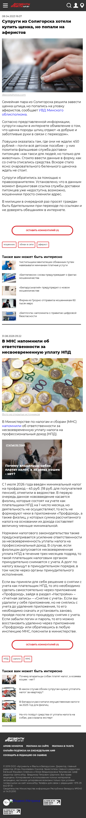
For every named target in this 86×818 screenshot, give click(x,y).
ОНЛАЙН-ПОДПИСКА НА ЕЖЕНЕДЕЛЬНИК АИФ (29, 750)
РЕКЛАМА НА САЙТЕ (37, 746)
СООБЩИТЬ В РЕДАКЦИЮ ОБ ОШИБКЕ (25, 755)
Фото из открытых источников (21, 414)
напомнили (11, 426)
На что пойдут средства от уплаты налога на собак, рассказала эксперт (47, 716)
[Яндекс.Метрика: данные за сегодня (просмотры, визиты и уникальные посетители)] (25, 800)
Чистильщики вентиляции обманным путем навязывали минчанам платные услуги (46, 264)
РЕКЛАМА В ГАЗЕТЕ (63, 746)
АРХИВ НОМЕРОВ (13, 746)
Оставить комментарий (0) (42, 230)
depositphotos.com (14, 94)
